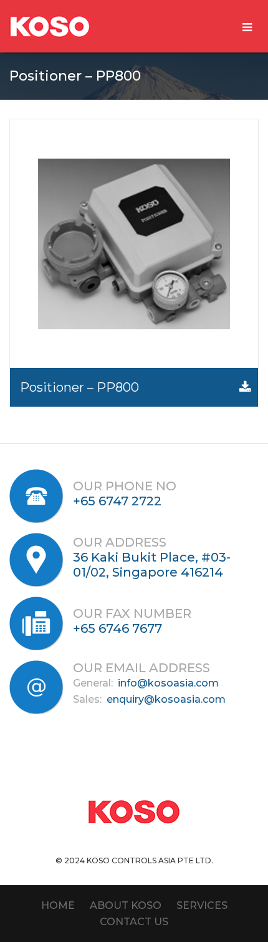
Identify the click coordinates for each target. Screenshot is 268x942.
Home (58, 905)
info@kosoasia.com (168, 683)
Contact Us (134, 922)
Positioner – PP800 (79, 387)
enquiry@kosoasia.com (166, 699)
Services (201, 905)
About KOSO (125, 905)
